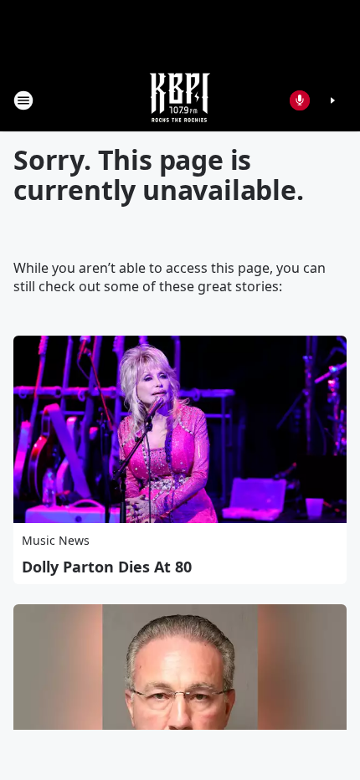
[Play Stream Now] (332, 100)
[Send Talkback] (300, 100)
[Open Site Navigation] (23, 100)
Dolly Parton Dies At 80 (107, 566)
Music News (56, 540)
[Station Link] (180, 100)
